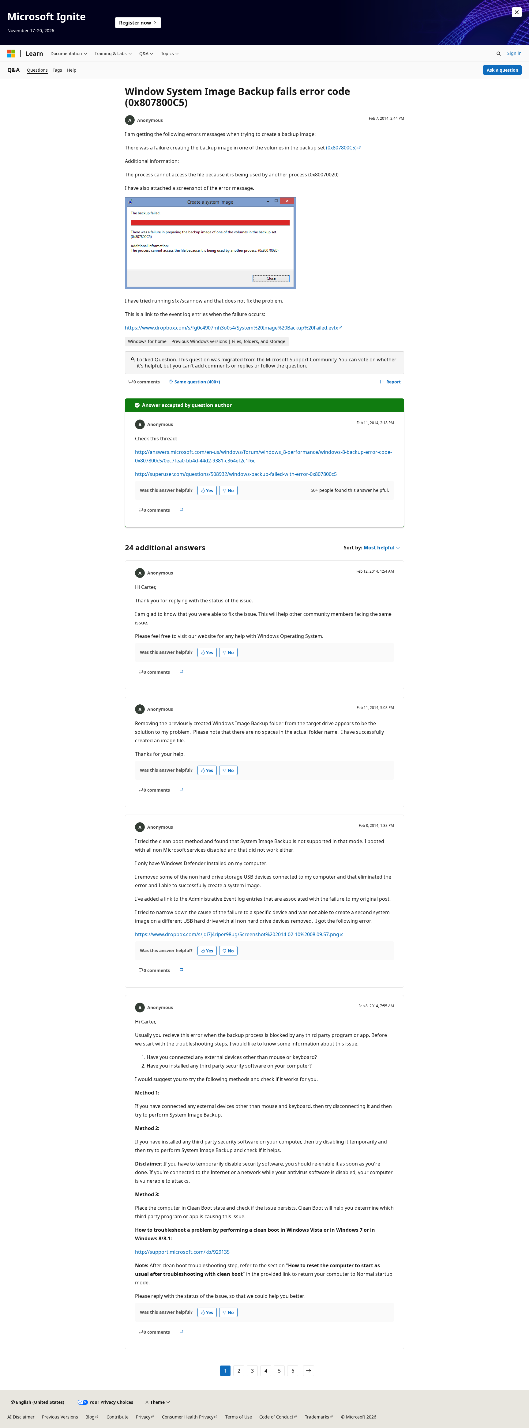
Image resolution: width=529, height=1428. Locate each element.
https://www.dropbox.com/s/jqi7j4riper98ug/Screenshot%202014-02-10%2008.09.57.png (237, 934)
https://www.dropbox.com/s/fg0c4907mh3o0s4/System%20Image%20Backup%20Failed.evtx (231, 327)
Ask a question (502, 70)
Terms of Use (238, 1417)
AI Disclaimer (21, 1417)
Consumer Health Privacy (187, 1417)
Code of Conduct (276, 1417)
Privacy (143, 1417)
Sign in (514, 53)
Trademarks (317, 1417)
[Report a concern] (181, 510)
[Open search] (499, 53)
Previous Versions (60, 1417)
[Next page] (308, 1370)
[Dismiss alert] (517, 12)
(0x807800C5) (341, 147)
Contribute (118, 1417)
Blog (90, 1417)
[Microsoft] (11, 54)
